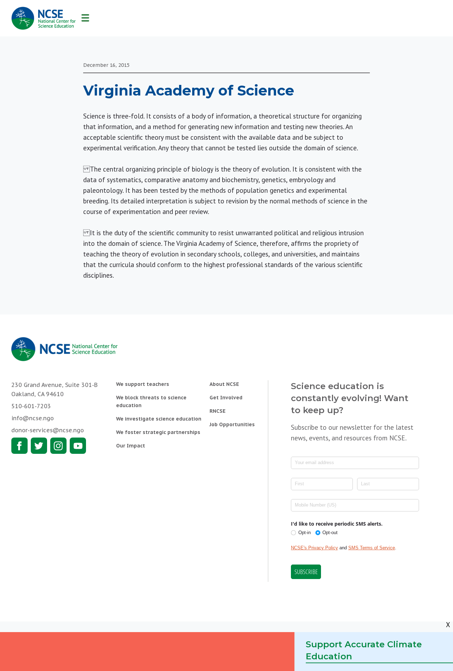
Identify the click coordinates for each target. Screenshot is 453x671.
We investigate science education (158, 419)
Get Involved (226, 397)
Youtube (78, 446)
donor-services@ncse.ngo (47, 430)
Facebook (19, 446)
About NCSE (224, 384)
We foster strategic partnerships (158, 432)
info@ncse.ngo (32, 418)
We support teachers (142, 384)
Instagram (58, 446)
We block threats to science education (151, 401)
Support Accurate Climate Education (364, 650)
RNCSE (217, 411)
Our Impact (130, 445)
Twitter (39, 446)
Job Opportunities (232, 424)
